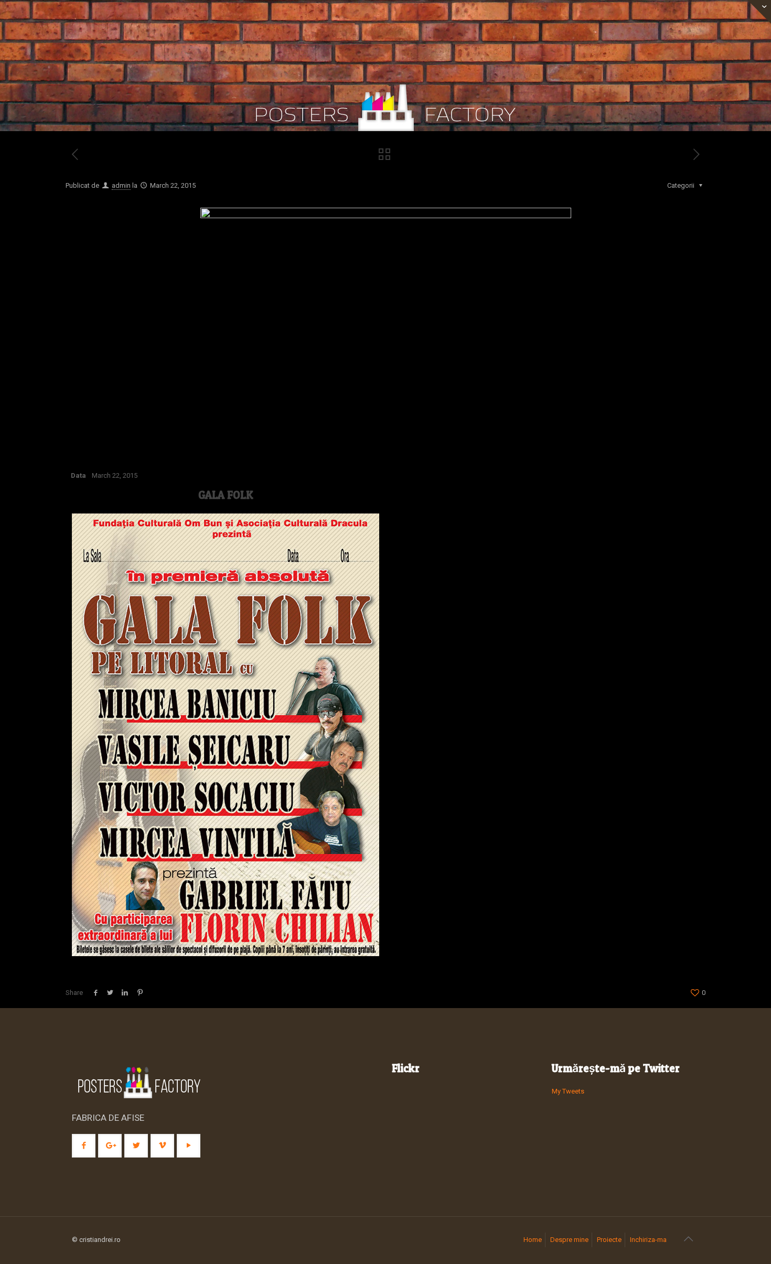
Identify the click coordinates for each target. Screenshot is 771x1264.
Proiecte (609, 1240)
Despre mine (569, 1240)
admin (121, 185)
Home (532, 1240)
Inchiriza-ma (648, 1240)
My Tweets (568, 1091)
